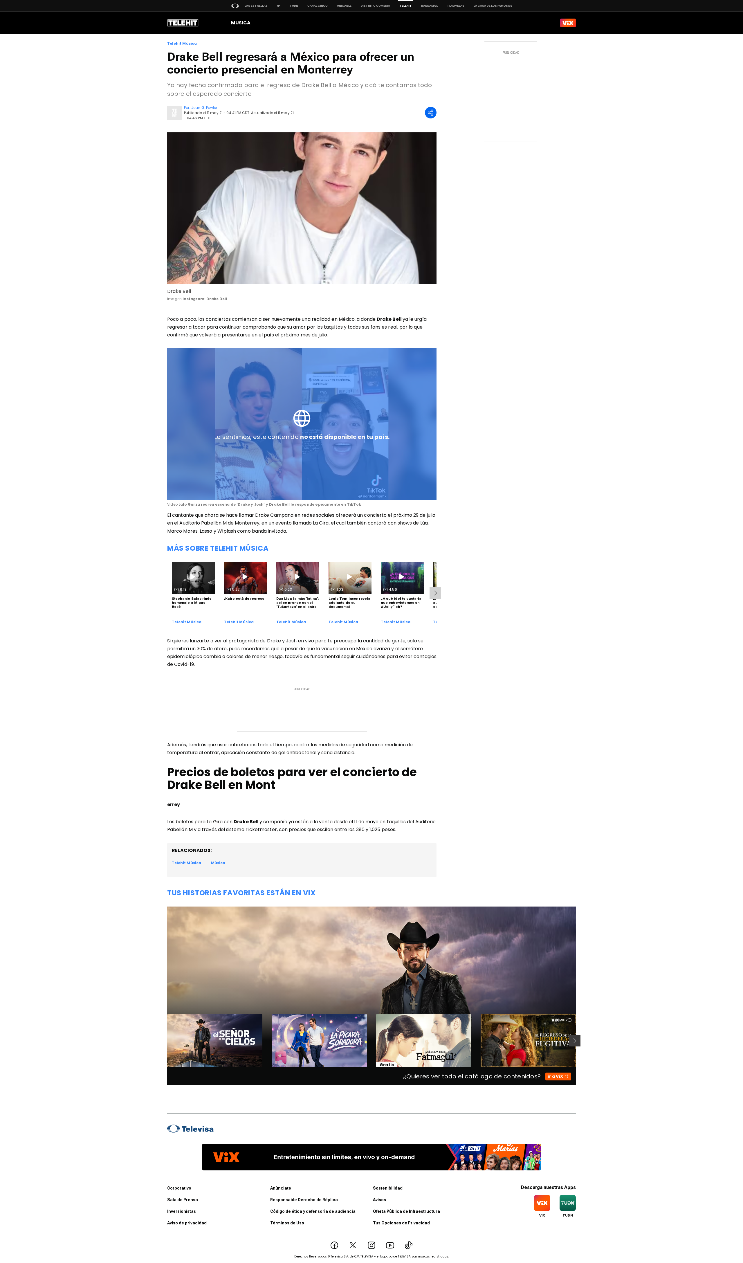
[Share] (431, 112)
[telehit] (183, 23)
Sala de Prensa (182, 1199)
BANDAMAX (429, 5)
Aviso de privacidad (187, 1223)
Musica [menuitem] (240, 22)
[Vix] (568, 23)
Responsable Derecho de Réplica (304, 1199)
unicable (344, 5)
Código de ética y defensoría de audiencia (313, 1211)
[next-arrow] (435, 593)
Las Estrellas (256, 5)
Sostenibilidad (388, 1188)
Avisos (379, 1199)
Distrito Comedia (375, 5)
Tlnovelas (455, 5)
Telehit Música (182, 43)
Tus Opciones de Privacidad (401, 1223)
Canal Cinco (317, 5)
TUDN (294, 5)
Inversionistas (181, 1211)
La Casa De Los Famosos (493, 5)
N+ (278, 5)
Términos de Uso (287, 1223)
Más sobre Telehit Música (217, 548)
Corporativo (179, 1188)
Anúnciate (280, 1188)
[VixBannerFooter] (371, 1157)
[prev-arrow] (164, 1040)
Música (218, 862)
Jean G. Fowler (204, 107)
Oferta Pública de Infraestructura (406, 1211)
